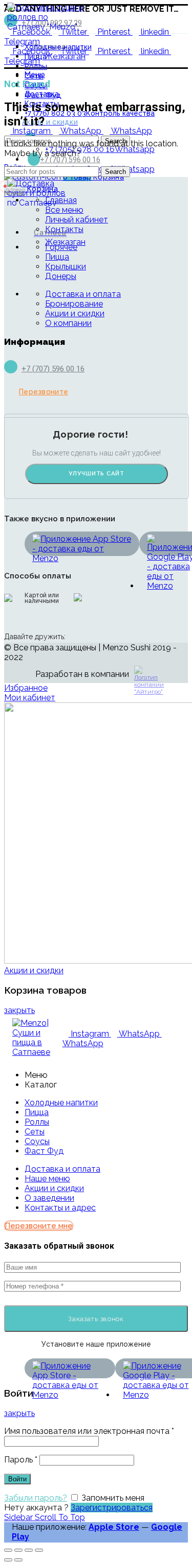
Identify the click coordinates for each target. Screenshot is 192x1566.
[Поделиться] (18, 1550)
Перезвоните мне (39, 1225)
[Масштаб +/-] (39, 1550)
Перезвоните (43, 392)
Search (115, 171)
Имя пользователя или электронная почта (89, 1431)
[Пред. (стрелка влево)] (8, 1559)
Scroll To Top (60, 1517)
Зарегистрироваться (112, 1507)
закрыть (19, 1010)
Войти (17, 1479)
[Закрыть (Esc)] (8, 1550)
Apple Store (114, 1527)
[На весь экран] (29, 1550)
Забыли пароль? (35, 1498)
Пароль (20, 1459)
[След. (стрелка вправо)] (18, 1559)
